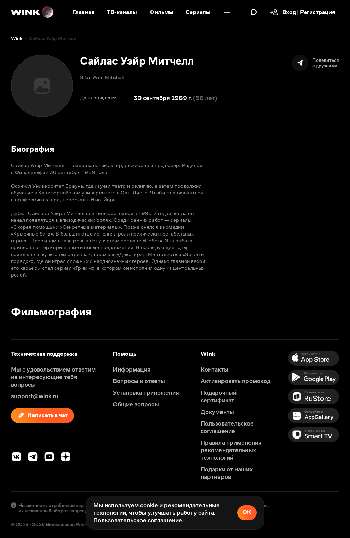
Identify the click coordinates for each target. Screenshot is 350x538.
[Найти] (254, 12)
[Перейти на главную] (32, 12)
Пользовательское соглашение (137, 520)
